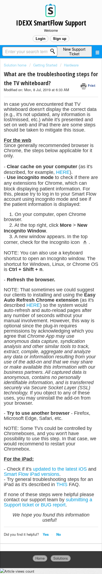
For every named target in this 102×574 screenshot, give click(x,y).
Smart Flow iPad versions (31, 474)
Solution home (15, 65)
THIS (61, 484)
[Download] (41, 289)
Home (40, 558)
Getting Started (45, 65)
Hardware (71, 65)
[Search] (54, 51)
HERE (63, 172)
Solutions (60, 558)
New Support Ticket (74, 51)
